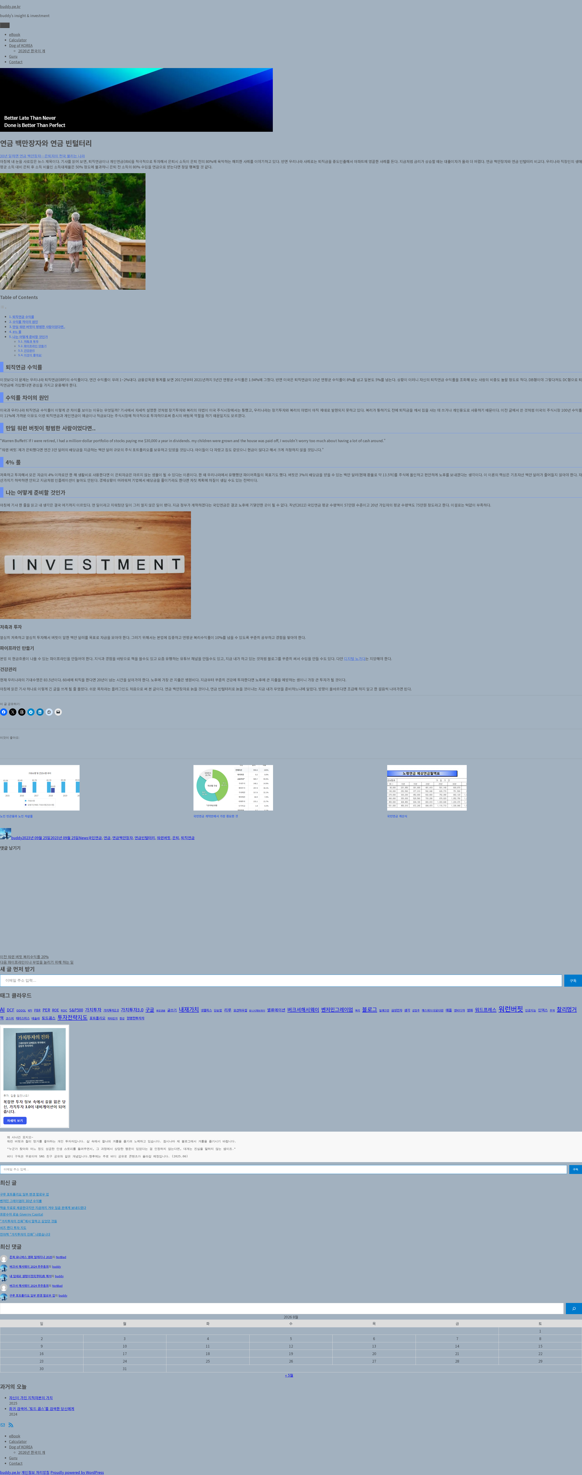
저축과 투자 (31, 341)
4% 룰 (17, 331)
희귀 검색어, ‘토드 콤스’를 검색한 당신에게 (41, 1408)
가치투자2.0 (111, 1010)
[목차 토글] (3, 307)
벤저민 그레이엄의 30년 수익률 (21, 1201)
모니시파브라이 (257, 1010)
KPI (30, 1010)
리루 (227, 1010)
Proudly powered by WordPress (77, 1472)
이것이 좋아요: (33, 355)
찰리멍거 (567, 1009)
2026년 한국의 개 (31, 50)
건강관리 (29, 350)
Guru (13, 56)
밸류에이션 (276, 1010)
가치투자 (93, 1009)
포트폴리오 (97, 1018)
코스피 (10, 1018)
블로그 (369, 1009)
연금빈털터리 (145, 837)
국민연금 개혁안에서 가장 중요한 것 (215, 816)
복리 (357, 1010)
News (83, 837)
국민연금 (95, 837)
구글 (150, 1009)
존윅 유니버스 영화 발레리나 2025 (31, 1257)
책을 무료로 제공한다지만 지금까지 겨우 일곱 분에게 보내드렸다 (43, 1207)
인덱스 (543, 1010)
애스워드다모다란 (433, 1010)
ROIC (64, 1010)
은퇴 (175, 837)
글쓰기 (172, 1010)
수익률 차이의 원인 (25, 321)
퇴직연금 (188, 837)
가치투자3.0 (132, 1009)
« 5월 (289, 1375)
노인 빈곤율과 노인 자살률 (16, 816)
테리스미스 (23, 1018)
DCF (10, 1010)
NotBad (61, 1257)
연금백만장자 (122, 837)
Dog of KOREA (21, 45)
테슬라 (36, 1018)
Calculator (18, 40)
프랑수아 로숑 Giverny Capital (21, 1214)
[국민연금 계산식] (482, 788)
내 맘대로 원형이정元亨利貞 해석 (30, 1276)
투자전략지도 (73, 1017)
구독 (573, 980)
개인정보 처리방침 (35, 1472)
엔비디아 (459, 1010)
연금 (107, 837)
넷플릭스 (206, 1010)
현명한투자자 (135, 1018)
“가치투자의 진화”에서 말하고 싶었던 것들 (28, 1221)
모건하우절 (240, 1010)
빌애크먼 (384, 1010)
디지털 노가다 (354, 658)
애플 (449, 1010)
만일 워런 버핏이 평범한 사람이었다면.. (39, 326)
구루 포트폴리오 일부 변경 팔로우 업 (24, 1194)
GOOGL (21, 1010)
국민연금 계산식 (397, 816)
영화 (470, 1010)
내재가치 (189, 1009)
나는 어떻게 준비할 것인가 (30, 336)
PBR (37, 1010)
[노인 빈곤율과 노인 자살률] (95, 788)
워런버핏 (164, 837)
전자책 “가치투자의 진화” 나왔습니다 (25, 1234)
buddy (16, 837)
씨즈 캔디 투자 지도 (13, 1227)
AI (2, 1009)
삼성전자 (396, 1010)
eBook (14, 34)
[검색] (574, 1308)
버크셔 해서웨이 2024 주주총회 (29, 1266)
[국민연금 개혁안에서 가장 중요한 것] (288, 788)
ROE (55, 1010)
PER (46, 1010)
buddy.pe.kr (10, 6)
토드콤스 (48, 1018)
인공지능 (530, 1010)
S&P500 (76, 1010)
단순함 (218, 1010)
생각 (407, 1010)
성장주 (416, 1010)
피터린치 (113, 1018)
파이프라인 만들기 (35, 346)
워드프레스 (486, 1009)
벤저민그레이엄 (337, 1009)
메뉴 (5, 25)
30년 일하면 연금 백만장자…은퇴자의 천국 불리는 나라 (42, 156)
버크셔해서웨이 (303, 1009)
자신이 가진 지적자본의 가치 (31, 1397)
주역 (552, 1010)
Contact (16, 61)
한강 (122, 1018)
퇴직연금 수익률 (23, 316)
